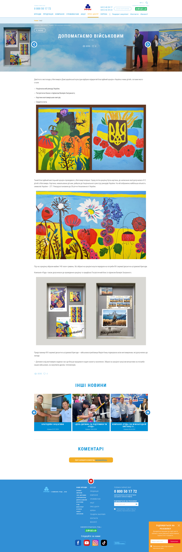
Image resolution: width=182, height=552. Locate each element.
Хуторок (79, 509)
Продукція (48, 14)
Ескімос (78, 490)
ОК (136, 504)
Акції (83, 14)
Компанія (59, 14)
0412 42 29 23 (106, 10)
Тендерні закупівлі (120, 14)
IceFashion (79, 514)
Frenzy (78, 511)
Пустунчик (79, 502)
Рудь (78, 504)
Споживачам (72, 14)
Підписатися (174, 541)
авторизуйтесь (101, 460)
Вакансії (144, 14)
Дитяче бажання (81, 500)
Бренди (37, 14)
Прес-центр (93, 14)
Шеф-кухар (80, 507)
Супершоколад (81, 497)
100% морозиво (81, 495)
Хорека (104, 14)
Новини (36, 20)
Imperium (79, 493)
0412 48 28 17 (106, 7)
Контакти (134, 14)
